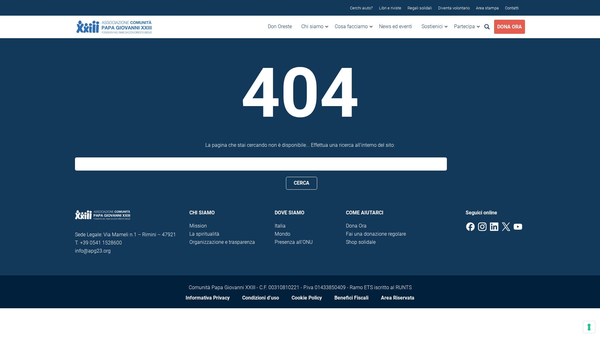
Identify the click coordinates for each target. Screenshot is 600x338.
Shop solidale (361, 242)
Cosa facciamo (351, 26)
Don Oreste (280, 26)
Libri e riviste (390, 8)
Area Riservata (397, 298)
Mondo (282, 234)
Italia (280, 226)
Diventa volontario (454, 8)
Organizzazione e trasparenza (222, 242)
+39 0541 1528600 (101, 243)
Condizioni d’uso (260, 298)
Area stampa (487, 8)
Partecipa (464, 26)
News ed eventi (395, 26)
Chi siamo (312, 26)
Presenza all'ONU (294, 242)
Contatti (512, 8)
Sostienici (432, 26)
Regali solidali (420, 8)
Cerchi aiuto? (361, 8)
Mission (198, 226)
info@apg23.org (93, 251)
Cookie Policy (307, 298)
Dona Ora (509, 27)
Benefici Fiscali (351, 298)
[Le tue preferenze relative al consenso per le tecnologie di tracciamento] (589, 327)
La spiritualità (204, 234)
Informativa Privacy (208, 298)
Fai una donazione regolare (376, 234)
